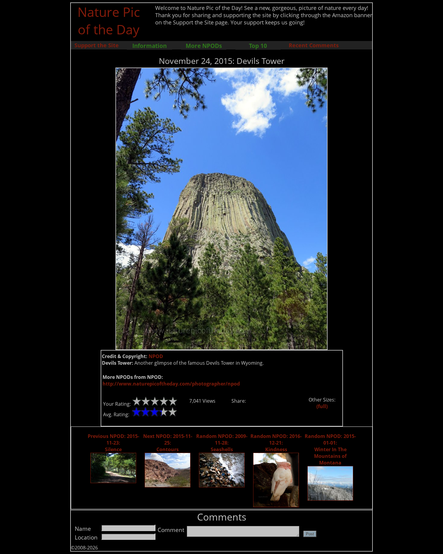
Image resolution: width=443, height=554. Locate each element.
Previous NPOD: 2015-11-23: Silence (113, 443)
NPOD (156, 356)
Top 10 (258, 45)
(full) (322, 406)
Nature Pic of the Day (108, 20)
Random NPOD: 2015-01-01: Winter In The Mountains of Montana (330, 449)
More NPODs (204, 45)
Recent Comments (314, 45)
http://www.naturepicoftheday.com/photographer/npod (171, 383)
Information (149, 45)
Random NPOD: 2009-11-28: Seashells (221, 443)
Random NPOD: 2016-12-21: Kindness (276, 443)
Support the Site (96, 45)
